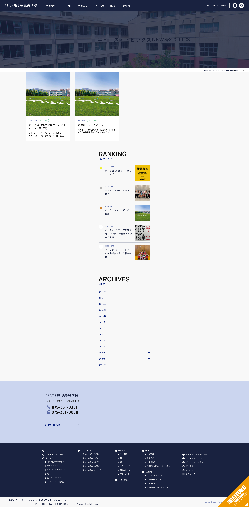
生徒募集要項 (152, 483)
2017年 (102, 346)
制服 (121, 458)
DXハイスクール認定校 (55, 481)
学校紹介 (50, 5)
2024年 (102, 303)
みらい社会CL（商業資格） (93, 466)
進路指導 (150, 458)
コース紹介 (66, 5)
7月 (102, 383)
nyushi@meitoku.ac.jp (89, 503)
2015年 (102, 358)
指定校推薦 (151, 462)
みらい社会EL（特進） (91, 454)
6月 (103, 386)
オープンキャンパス (154, 475)
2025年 (102, 297)
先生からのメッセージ (55, 477)
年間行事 (123, 454)
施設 (121, 462)
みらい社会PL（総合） (91, 462)
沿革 (49, 473)
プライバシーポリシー (195, 462)
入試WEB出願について (155, 479)
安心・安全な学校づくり (56, 469)
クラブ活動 (98, 5)
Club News (230, 70)
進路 (112, 5)
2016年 (102, 352)
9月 (103, 376)
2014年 (102, 364)
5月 (102, 390)
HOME (206, 70)
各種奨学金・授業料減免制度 (158, 487)
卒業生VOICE (125, 474)
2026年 (102, 291)
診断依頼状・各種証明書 (196, 454)
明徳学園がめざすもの (55, 462)
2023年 (102, 310)
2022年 (102, 316)
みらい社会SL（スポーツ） (93, 470)
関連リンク (190, 473)
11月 (103, 369)
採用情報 (189, 466)
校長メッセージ (53, 465)
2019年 (102, 334)
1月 (102, 401)
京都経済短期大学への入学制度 (159, 466)
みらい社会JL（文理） (91, 458)
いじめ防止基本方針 (194, 458)
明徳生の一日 (125, 470)
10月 (103, 372)
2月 (102, 397)
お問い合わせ (221, 5)
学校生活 (82, 5)
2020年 (102, 328)
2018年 (102, 340)
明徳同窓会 (190, 470)
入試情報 (125, 5)
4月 (103, 393)
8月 (103, 379)
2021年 (102, 322)
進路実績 (150, 454)
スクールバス (125, 466)
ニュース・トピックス (217, 70)
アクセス (207, 5)
